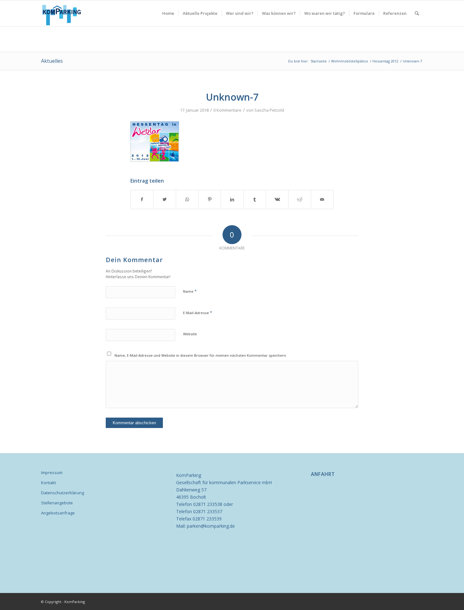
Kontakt (48, 482)
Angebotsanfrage (58, 513)
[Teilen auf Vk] (277, 199)
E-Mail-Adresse (197, 312)
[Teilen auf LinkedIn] (232, 199)
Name (190, 291)
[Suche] (417, 13)
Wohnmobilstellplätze (349, 61)
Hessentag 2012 (385, 61)
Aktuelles (52, 60)
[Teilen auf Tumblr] (255, 199)
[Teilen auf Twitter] (164, 199)
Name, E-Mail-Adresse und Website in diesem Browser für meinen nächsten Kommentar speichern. (201, 355)
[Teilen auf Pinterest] (210, 199)
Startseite (319, 61)
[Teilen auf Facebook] (142, 199)
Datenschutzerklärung (62, 493)
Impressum (51, 472)
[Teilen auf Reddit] (300, 199)
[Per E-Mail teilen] (322, 199)
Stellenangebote (57, 503)
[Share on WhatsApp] (187, 199)
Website (190, 333)
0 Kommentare (227, 110)
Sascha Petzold (269, 110)
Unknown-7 (232, 97)
